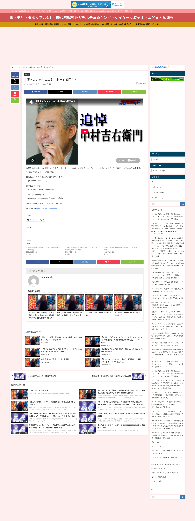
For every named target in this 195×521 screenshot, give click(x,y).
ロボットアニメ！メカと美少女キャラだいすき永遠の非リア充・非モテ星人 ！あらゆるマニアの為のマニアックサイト (167, 326)
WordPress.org (157, 198)
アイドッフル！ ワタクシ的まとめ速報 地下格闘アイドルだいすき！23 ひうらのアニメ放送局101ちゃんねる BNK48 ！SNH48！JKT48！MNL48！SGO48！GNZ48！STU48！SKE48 (167, 229)
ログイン (155, 182)
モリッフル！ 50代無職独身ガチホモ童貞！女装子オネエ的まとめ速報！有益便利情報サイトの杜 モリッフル (167, 414)
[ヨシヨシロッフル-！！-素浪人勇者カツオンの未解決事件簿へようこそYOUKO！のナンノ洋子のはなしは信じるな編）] (167, 404)
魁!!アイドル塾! (156, 481)
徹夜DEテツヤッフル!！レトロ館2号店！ (165, 464)
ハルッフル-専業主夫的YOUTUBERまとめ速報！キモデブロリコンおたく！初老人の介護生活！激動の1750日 (167, 335)
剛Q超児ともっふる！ (159, 468)
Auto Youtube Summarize (46, 209)
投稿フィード (156, 187)
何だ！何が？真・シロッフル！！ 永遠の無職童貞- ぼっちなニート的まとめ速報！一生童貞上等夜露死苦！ (167, 305)
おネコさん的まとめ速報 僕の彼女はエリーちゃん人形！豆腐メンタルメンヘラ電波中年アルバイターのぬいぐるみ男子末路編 (167, 216)
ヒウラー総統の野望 (158, 477)
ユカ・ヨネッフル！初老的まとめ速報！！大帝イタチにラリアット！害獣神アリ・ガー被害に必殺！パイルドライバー (167, 364)
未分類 (27, 74)
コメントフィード (158, 192)
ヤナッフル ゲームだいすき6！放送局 (164, 472)
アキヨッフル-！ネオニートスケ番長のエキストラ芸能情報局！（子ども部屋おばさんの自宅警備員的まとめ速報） (167, 395)
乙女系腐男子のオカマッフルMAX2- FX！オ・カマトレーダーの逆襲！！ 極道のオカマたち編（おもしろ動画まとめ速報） (167, 275)
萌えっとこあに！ (157, 446)
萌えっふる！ (156, 442)
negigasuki (142, 83)
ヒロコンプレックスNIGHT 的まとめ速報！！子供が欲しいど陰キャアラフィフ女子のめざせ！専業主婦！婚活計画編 (167, 435)
